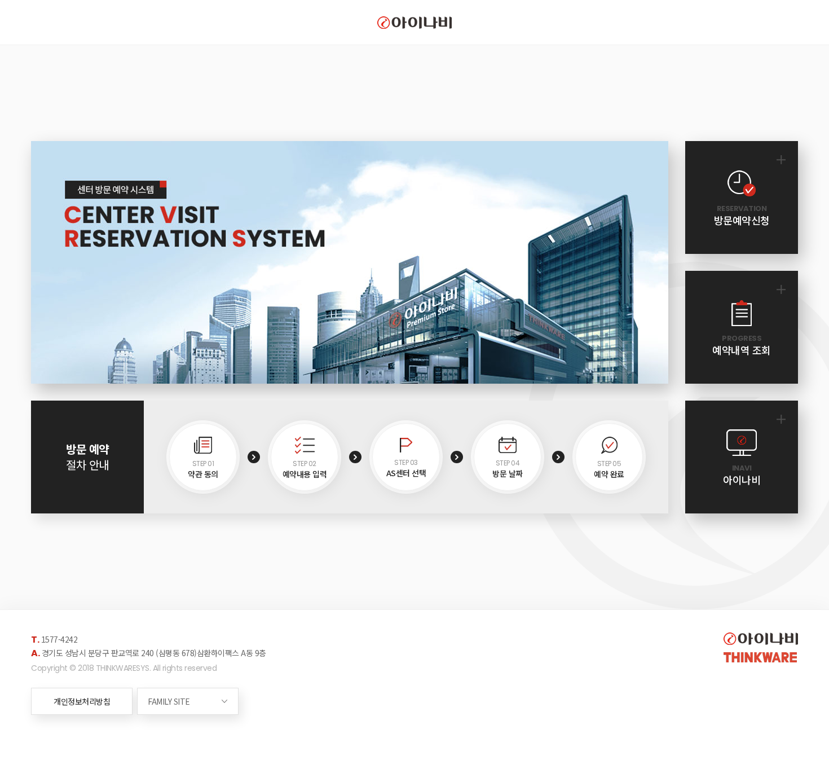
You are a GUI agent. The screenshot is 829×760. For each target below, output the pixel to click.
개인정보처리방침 (82, 701)
